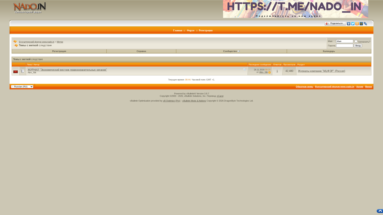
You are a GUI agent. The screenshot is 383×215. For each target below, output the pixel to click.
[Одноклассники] (357, 23)
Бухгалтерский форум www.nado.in (36, 42)
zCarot (220, 96)
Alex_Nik (32, 72)
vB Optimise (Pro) (171, 101)
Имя (330, 41)
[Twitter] (353, 23)
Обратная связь (304, 86)
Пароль (332, 45)
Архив (359, 86)
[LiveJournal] (365, 23)
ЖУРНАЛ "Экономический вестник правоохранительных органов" (67, 69)
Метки (60, 42)
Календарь (329, 51)
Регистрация (206, 30)
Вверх (368, 86)
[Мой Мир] (361, 23)
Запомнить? (364, 42)
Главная (177, 30)
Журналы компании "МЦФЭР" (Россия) (321, 70)
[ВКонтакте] (349, 23)
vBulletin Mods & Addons (194, 101)
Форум (190, 30)
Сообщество (230, 51)
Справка (141, 51)
